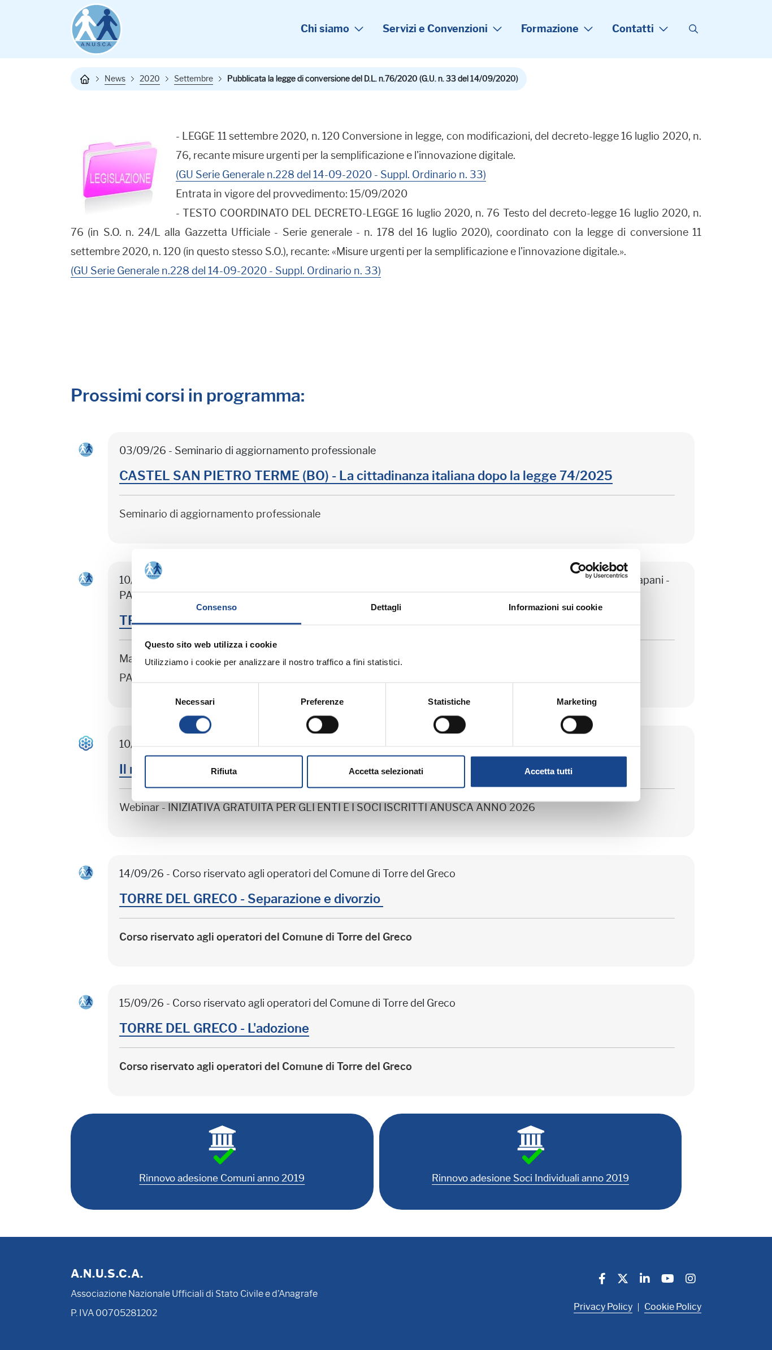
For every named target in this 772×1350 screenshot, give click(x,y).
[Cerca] (693, 29)
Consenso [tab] (216, 608)
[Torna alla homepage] (84, 79)
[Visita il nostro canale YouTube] (667, 1280)
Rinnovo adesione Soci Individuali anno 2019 (530, 1178)
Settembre (193, 79)
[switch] (322, 724)
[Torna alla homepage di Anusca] (96, 29)
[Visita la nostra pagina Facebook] (602, 1280)
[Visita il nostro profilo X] (622, 1280)
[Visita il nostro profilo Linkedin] (645, 1280)
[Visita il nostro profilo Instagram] (691, 1280)
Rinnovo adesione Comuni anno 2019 (222, 1178)
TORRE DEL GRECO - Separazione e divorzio (251, 899)
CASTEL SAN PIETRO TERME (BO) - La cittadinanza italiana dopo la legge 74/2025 (366, 476)
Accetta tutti (548, 772)
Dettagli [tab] (386, 608)
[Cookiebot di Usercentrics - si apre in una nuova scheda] (578, 570)
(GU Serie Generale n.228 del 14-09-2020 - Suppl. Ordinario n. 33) (331, 175)
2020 (150, 79)
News (115, 79)
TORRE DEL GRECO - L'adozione (214, 1028)
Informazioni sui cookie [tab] (555, 608)
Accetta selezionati (386, 772)
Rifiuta (224, 772)
